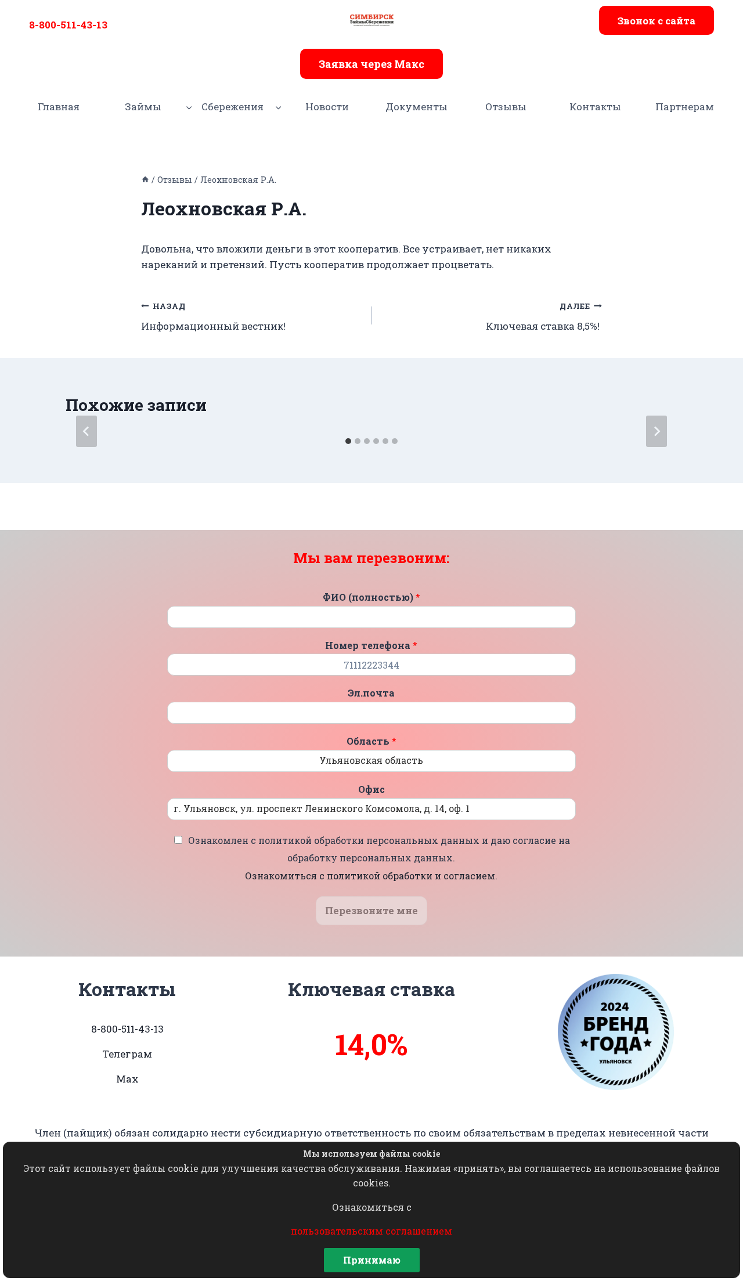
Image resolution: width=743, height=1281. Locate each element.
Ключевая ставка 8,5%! (544, 317)
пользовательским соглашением (371, 1231)
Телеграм (127, 1053)
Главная (59, 106)
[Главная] (145, 179)
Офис (371, 789)
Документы (416, 106)
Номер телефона (371, 645)
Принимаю (372, 1260)
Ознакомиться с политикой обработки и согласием (370, 875)
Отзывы (505, 106)
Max (127, 1078)
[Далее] (656, 431)
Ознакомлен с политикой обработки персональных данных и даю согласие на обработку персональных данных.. (379, 858)
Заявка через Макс (371, 64)
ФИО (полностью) (371, 597)
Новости (327, 106)
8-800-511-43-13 (68, 24)
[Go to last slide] (86, 431)
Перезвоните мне (371, 910)
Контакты (595, 106)
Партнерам (684, 106)
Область (371, 741)
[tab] (348, 441)
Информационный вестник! (213, 317)
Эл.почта (371, 693)
